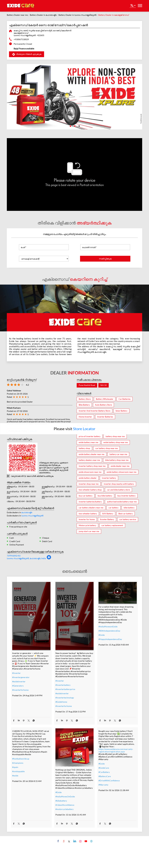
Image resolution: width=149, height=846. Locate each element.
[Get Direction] (49, 559)
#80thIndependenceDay (109, 630)
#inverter (16, 673)
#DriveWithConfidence (109, 780)
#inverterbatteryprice (65, 689)
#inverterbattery (62, 685)
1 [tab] (70, 126)
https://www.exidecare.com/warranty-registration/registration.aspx (116, 750)
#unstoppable (18, 771)
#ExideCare (104, 768)
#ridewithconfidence (64, 805)
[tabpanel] (74, 96)
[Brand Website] (91, 841)
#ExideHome (61, 702)
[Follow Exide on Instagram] (80, 841)
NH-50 (103, 385)
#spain (15, 767)
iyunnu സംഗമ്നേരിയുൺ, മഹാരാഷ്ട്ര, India (26, 558)
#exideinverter (18, 681)
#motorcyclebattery (64, 809)
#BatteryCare (105, 776)
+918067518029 (21, 39)
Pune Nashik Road (87, 385)
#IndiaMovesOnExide (65, 796)
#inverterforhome (20, 690)
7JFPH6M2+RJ (14, 555)
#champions (17, 763)
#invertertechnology (64, 697)
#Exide (102, 635)
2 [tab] (74, 126)
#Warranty (103, 784)
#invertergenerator (21, 677)
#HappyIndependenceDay (110, 639)
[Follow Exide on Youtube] (85, 841)
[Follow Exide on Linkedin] (74, 841)
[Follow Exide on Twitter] (69, 841)
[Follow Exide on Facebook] (58, 841)
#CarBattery (104, 772)
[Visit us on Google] (63, 841)
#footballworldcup (20, 758)
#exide (15, 775)
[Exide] (20, 6)
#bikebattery (61, 800)
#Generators (18, 685)
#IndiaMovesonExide (108, 626)
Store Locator (84, 428)
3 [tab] (79, 126)
